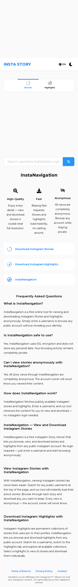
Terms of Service (21, 571)
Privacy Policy (44, 571)
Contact (62, 571)
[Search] (68, 161)
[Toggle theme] (70, 64)
